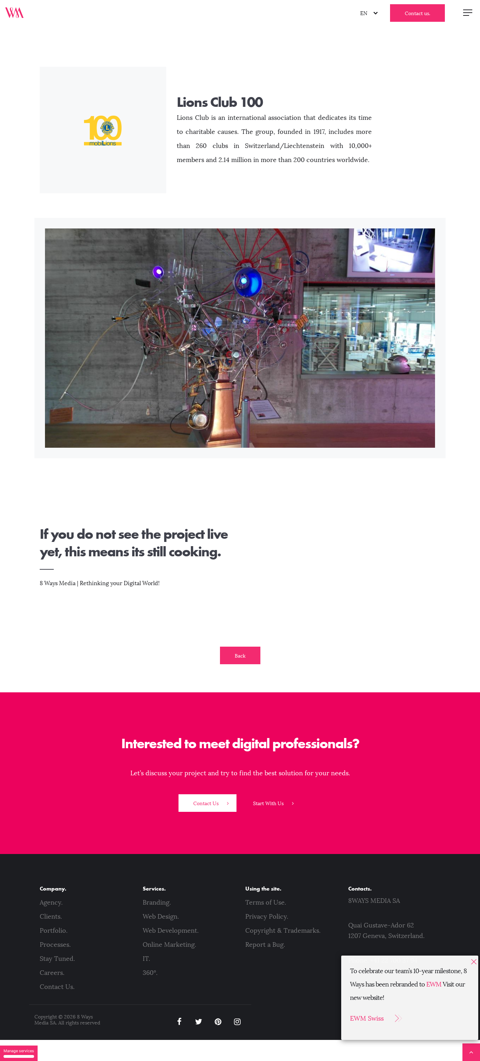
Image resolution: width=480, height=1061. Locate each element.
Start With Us (269, 804)
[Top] (471, 1052)
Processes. (55, 945)
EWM (433, 984)
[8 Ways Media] (14, 12)
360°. (150, 973)
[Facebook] (179, 1022)
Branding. (157, 902)
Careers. (52, 973)
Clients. (51, 916)
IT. (146, 959)
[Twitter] (198, 1022)
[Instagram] (237, 1022)
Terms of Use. (265, 902)
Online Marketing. (169, 945)
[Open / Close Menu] (467, 12)
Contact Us (206, 804)
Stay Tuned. (57, 959)
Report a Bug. (265, 945)
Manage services (19, 1050)
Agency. (51, 902)
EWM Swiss (367, 1018)
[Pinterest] (218, 1022)
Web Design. (161, 916)
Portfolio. (53, 930)
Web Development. (171, 930)
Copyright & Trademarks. (282, 930)
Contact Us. (57, 987)
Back (240, 656)
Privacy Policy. (266, 916)
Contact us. (417, 14)
